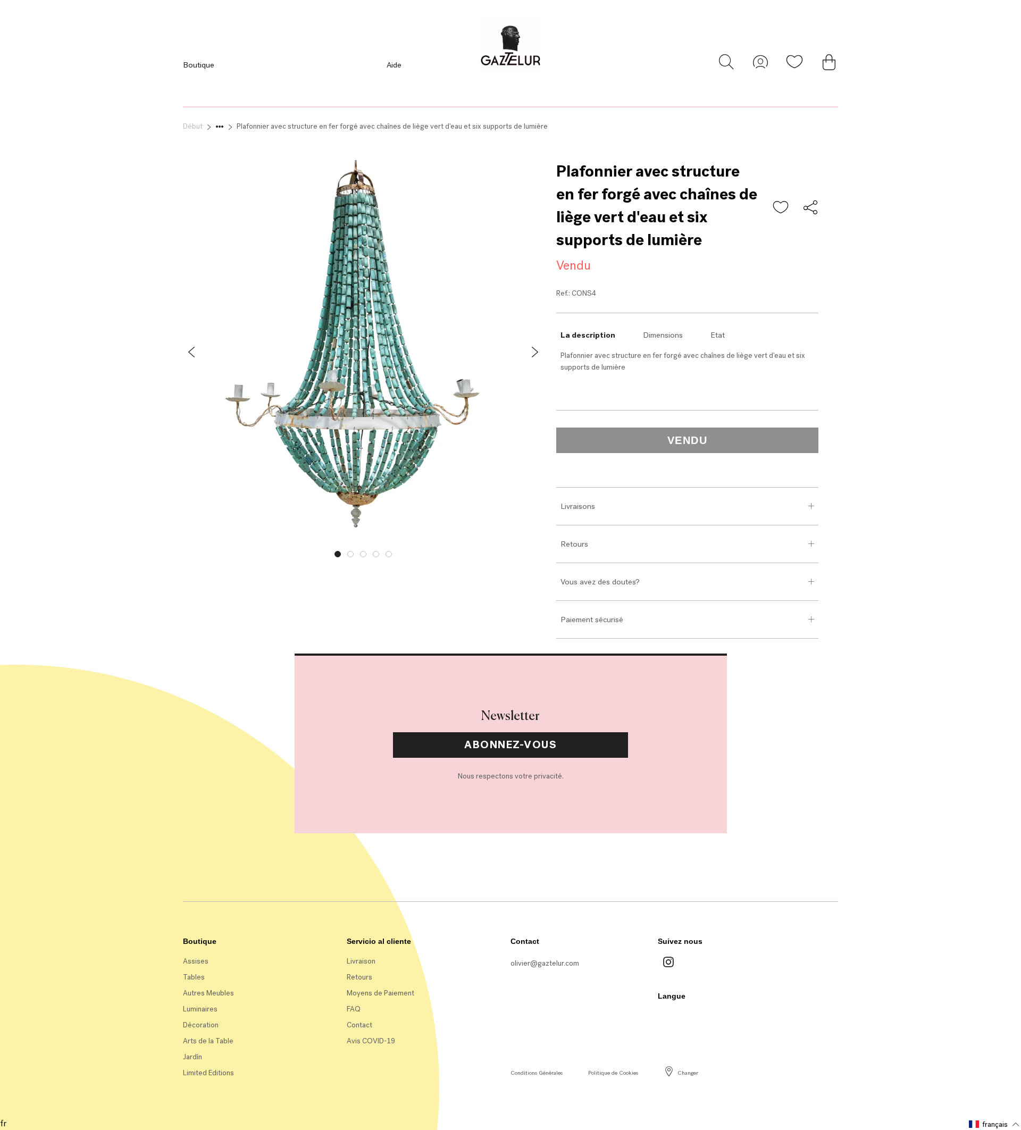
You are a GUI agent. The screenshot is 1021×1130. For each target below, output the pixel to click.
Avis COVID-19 (371, 1041)
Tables (194, 977)
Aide (394, 65)
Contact (359, 1025)
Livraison (361, 961)
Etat (717, 335)
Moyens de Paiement (380, 993)
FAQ (354, 1009)
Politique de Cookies (613, 1073)
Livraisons (577, 506)
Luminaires (200, 1009)
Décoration (201, 1025)
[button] (781, 207)
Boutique (198, 65)
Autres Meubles (208, 993)
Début (193, 126)
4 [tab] (376, 554)
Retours (574, 544)
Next (551, 551)
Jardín (192, 1057)
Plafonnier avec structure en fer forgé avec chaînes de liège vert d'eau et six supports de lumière (392, 126)
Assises (195, 961)
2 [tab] (350, 554)
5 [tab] (389, 554)
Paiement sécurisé (591, 619)
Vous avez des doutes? (600, 581)
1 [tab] (337, 554)
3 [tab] (363, 554)
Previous (175, 551)
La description (587, 335)
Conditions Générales (536, 1073)
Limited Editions (208, 1073)
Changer (687, 1073)
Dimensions (663, 335)
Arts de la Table (208, 1041)
